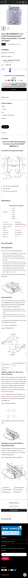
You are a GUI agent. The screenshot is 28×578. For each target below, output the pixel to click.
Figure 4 (3, 394)
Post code (3, 118)
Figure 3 (3, 325)
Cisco (3, 44)
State (2, 112)
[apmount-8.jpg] (14, 434)
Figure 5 (13, 396)
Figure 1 (7, 258)
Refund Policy (4, 132)
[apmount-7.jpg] (14, 413)
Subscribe (5, 558)
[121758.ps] (14, 344)
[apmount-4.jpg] (14, 288)
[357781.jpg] (14, 471)
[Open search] (17, 2)
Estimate (5, 127)
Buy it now (14, 89)
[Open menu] (1, 2)
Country (2, 106)
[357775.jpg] (14, 167)
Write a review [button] (14, 510)
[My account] (20, 2)
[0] (26, 2)
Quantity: (3, 69)
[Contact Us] (23, 2)
